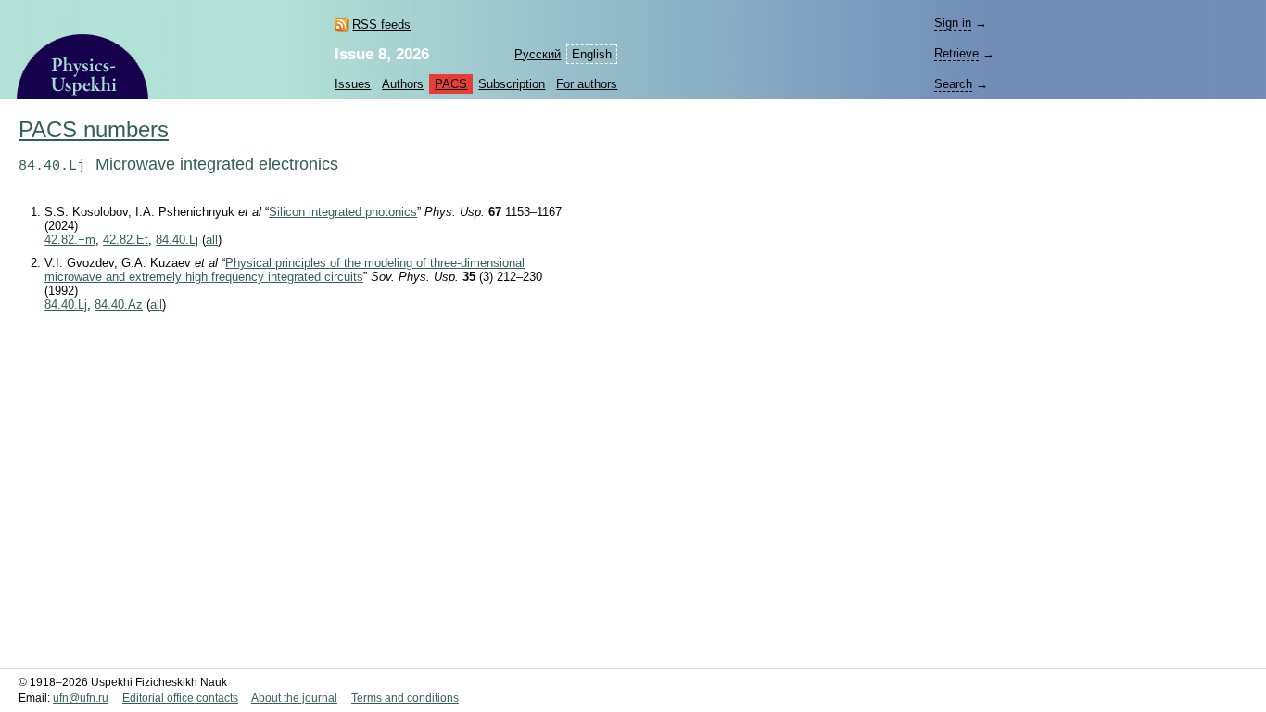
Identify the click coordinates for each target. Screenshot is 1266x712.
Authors (403, 84)
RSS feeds (381, 25)
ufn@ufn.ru (80, 698)
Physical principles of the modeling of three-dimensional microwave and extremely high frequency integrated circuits (284, 270)
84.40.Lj (177, 240)
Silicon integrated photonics (343, 212)
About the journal (294, 698)
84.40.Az (119, 305)
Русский (537, 54)
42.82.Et (125, 240)
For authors (586, 84)
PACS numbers (94, 130)
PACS (451, 84)
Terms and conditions (405, 698)
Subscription (511, 84)
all (212, 240)
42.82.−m (69, 240)
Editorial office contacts (180, 698)
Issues (353, 84)
